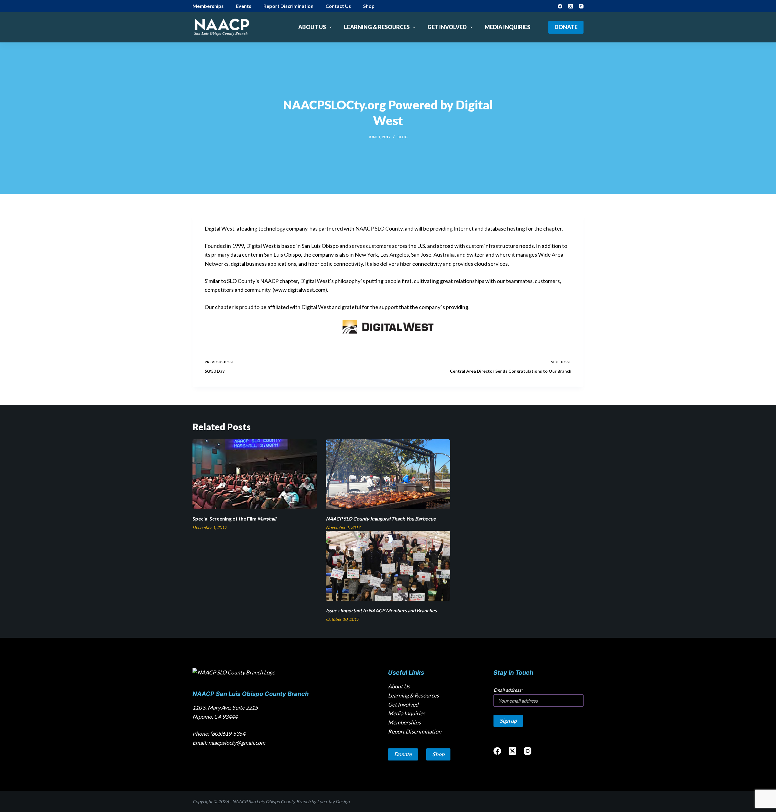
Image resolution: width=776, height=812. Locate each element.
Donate (565, 27)
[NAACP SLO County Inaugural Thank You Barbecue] (388, 474)
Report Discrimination (288, 6)
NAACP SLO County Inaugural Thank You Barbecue (381, 518)
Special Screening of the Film (234, 518)
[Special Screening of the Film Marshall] (254, 474)
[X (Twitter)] (570, 6)
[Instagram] (581, 6)
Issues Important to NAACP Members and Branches (381, 610)
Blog (402, 137)
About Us (312, 27)
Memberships (208, 6)
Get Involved (447, 27)
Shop (369, 6)
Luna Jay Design (333, 801)
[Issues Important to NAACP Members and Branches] (388, 566)
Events (243, 6)
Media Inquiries (507, 27)
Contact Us (338, 6)
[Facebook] (560, 6)
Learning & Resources (377, 27)
